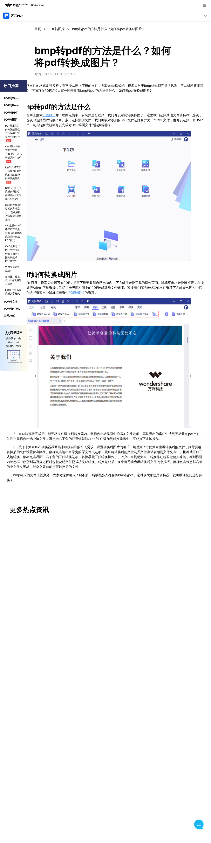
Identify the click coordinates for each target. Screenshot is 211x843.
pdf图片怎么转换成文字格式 (13, 291)
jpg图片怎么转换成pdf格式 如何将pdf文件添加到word (13, 193)
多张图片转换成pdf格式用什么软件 (13, 280)
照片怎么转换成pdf (12, 268)
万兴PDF (49, 115)
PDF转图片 (56, 29)
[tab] (13, 98)
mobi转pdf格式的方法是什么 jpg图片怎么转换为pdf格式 (13, 153)
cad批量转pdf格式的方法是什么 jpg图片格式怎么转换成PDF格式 (13, 233)
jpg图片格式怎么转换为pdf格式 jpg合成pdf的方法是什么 (13, 174)
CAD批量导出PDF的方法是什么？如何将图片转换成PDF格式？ (12, 254)
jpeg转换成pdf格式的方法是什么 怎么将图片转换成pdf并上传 (13, 212)
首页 (37, 29)
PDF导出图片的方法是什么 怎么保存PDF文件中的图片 (12, 133)
